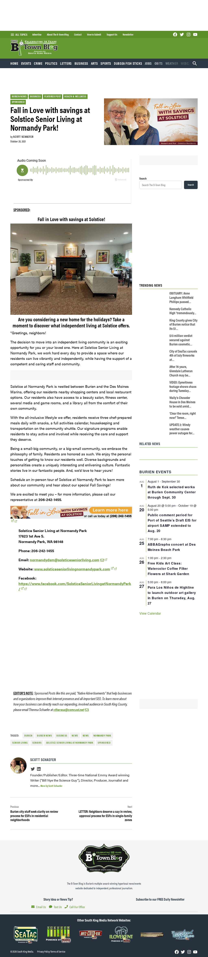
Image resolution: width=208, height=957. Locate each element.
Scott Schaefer (23, 136)
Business (81, 63)
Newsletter (128, 34)
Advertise (36, 34)
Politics (51, 63)
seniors (36, 742)
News (75, 735)
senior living (20, 742)
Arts (94, 63)
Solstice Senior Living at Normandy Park (69, 742)
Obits (159, 63)
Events (26, 63)
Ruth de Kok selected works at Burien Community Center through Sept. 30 (172, 492)
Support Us (112, 34)
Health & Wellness (75, 96)
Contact (78, 34)
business (61, 735)
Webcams (187, 63)
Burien (28, 735)
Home (14, 63)
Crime (38, 63)
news (86, 735)
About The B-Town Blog (58, 34)
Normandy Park (102, 735)
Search (143, 178)
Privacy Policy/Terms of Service (51, 951)
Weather (172, 63)
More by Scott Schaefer (51, 786)
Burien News (19, 96)
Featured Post (52, 96)
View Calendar (150, 613)
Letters (66, 63)
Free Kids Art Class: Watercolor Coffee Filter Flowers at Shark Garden (168, 568)
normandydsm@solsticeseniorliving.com (64, 559)
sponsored (104, 742)
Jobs (148, 63)
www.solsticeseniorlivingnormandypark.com (72, 568)
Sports (106, 63)
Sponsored (18, 102)
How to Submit (94, 34)
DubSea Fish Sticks (128, 63)
